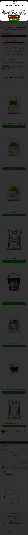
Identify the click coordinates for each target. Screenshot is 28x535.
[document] (14, 267)
